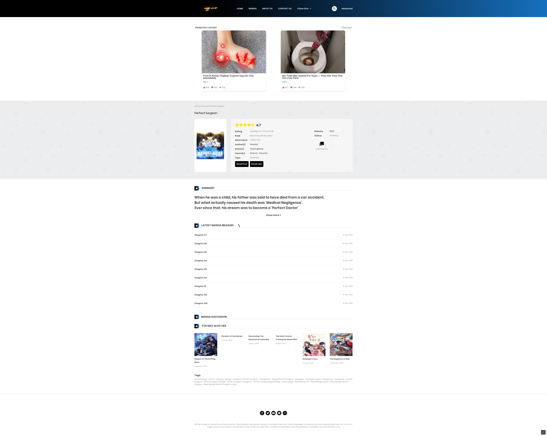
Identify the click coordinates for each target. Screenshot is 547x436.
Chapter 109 (200, 303)
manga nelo (265, 379)
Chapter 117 (200, 235)
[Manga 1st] (208, 8)
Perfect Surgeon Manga (214, 381)
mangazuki (339, 379)
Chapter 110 (200, 294)
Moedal (254, 144)
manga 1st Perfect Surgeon (245, 379)
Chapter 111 (200, 286)
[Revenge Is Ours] (314, 344)
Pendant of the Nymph (232, 336)
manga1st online (313, 379)
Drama (205, 106)
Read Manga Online (320, 381)
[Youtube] (273, 413)
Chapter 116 (200, 243)
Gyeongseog (256, 148)
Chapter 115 (200, 252)
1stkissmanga (200, 379)
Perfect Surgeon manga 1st (239, 381)
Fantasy (220, 379)
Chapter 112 (200, 277)
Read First (241, 164)
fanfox (211, 379)
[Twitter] (268, 413)
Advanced (347, 8)
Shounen (263, 153)
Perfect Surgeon (217, 106)
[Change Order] (239, 225)
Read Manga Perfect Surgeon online (220, 384)
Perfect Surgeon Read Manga (266, 381)
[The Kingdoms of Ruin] (341, 344)
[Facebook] (262, 413)
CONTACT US (285, 8)
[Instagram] (285, 413)
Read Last (256, 164)
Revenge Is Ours (310, 359)
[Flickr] (279, 413)
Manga (228, 379)
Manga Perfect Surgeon (283, 379)
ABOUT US (267, 8)
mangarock (327, 379)
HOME (240, 8)
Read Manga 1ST (302, 381)
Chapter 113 (200, 269)
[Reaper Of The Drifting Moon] (205, 344)
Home (197, 106)
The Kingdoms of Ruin (340, 359)
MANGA (253, 8)
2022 (331, 131)
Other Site (302, 8)
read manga (287, 381)
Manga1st (299, 379)
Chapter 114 (200, 260)
